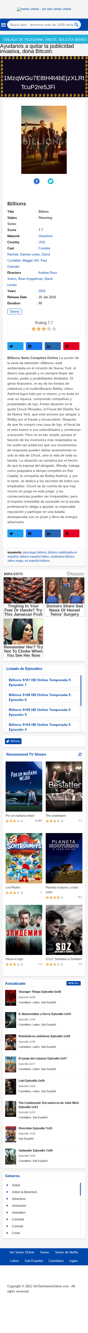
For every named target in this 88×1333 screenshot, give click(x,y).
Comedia (18, 1219)
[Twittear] (15, 346)
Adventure (19, 1199)
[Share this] (37, 181)
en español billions (37, 560)
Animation (18, 1212)
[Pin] (71, 346)
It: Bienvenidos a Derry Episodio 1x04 (45, 1014)
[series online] (44, 1314)
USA (42, 242)
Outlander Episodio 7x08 (36, 1150)
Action (16, 1185)
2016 (42, 291)
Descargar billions (35, 552)
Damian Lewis (30, 254)
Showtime (46, 236)
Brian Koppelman (30, 279)
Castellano (25, 1002)
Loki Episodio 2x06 (32, 1080)
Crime (16, 1233)
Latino (36, 1002)
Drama (14, 311)
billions (15, 741)
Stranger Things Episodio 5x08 (40, 991)
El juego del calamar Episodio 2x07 (43, 1058)
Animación (19, 1205)
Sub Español (48, 1002)
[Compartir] (34, 346)
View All (73, 983)
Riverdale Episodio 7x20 (35, 1128)
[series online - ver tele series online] (44, 9)
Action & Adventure (24, 1192)
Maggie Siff (30, 260)
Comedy (17, 1226)
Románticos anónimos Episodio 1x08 (44, 1036)
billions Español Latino (34, 556)
